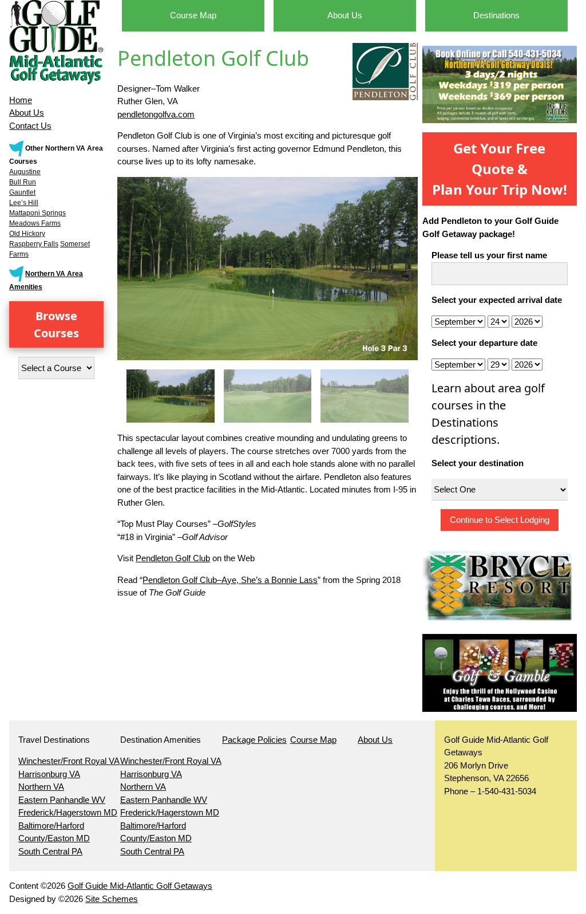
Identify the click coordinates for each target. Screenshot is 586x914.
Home (20, 100)
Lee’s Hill (23, 203)
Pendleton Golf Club (173, 558)
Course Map (193, 15)
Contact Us (30, 126)
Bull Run (22, 182)
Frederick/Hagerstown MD (67, 812)
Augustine (25, 172)
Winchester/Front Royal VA (69, 761)
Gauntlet (22, 192)
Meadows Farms (35, 223)
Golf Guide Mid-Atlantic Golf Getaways (140, 886)
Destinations (496, 15)
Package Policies (254, 739)
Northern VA (41, 786)
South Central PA (50, 851)
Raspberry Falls (33, 244)
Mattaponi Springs (37, 213)
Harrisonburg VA (49, 774)
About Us (26, 112)
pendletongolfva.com (156, 114)
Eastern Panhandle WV (61, 800)
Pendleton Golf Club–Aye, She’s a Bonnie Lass (230, 580)
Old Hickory (27, 234)
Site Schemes (111, 899)
